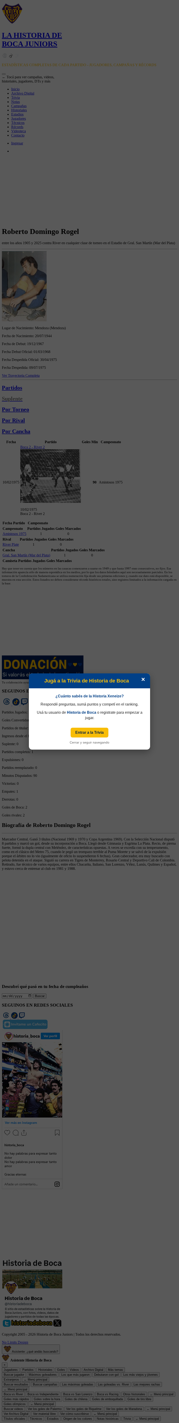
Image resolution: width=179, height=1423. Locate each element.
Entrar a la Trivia (89, 732)
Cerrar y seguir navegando (89, 742)
